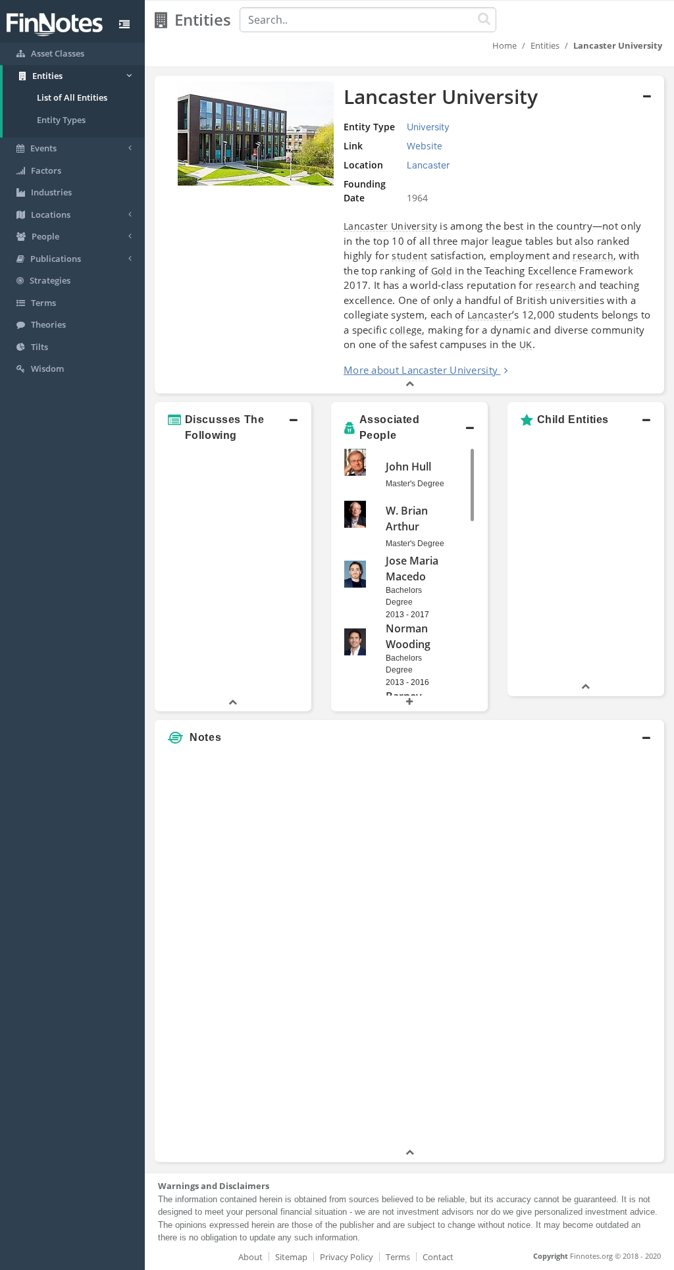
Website (424, 146)
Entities (545, 45)
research (593, 255)
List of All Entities (72, 97)
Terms (398, 1257)
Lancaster (489, 315)
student (409, 255)
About (250, 1257)
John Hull (408, 466)
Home (504, 45)
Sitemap (291, 1257)
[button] (409, 235)
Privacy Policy (346, 1257)
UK (525, 344)
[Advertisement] (598, 948)
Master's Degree (415, 483)
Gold (441, 271)
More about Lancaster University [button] (421, 369)
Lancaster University (390, 226)
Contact (438, 1257)
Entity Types (61, 120)
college (406, 330)
